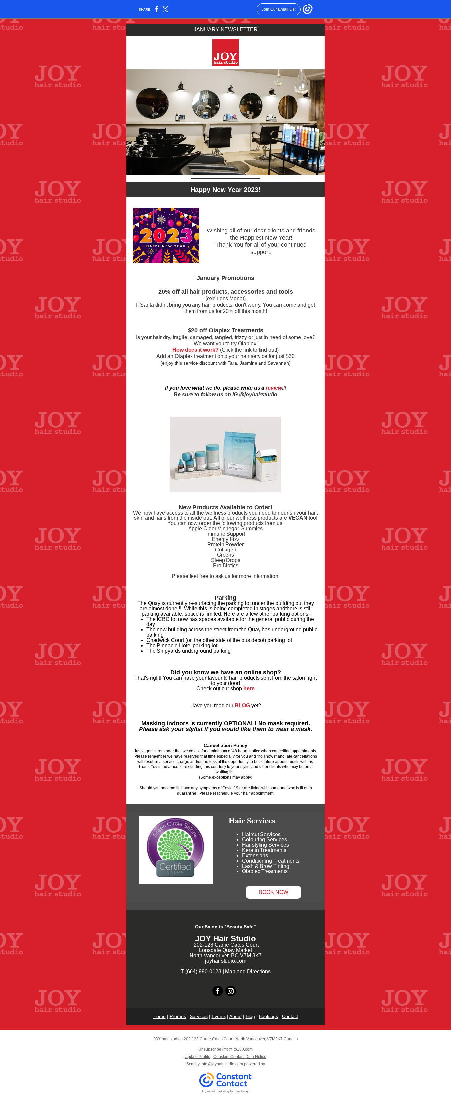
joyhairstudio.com (225, 961)
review (274, 388)
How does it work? (195, 350)
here (249, 688)
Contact (290, 1016)
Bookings (268, 1016)
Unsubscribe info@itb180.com (225, 1049)
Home (159, 1016)
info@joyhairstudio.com (222, 1064)
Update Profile (197, 1056)
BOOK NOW (273, 892)
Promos (178, 1016)
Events (219, 1016)
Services (199, 1016)
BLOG (242, 705)
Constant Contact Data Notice (239, 1056)
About (235, 1016)
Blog (250, 1016)
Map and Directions (248, 971)
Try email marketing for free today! (226, 1091)
